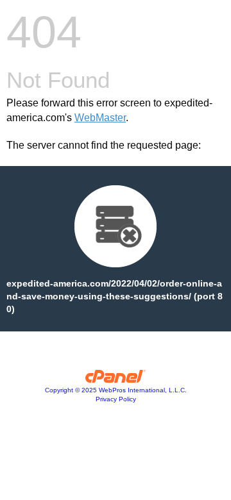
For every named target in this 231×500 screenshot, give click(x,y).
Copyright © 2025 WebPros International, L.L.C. (116, 390)
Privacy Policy (116, 399)
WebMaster (100, 117)
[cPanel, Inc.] (115, 379)
